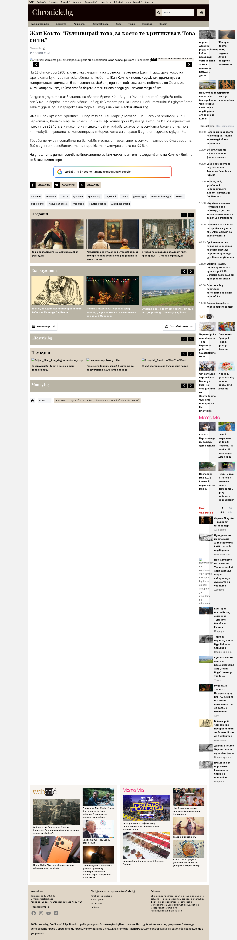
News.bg (65, 2)
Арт (118, 24)
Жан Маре (78, 203)
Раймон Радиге (97, 203)
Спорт (163, 24)
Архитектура (101, 24)
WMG (31, 2)
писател (36, 196)
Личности (79, 24)
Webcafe (41, 2)
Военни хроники (40, 24)
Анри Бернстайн (120, 203)
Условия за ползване (101, 896)
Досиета (61, 24)
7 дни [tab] (222, 510)
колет (179, 196)
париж (64, 196)
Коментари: (45, 326)
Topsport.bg (91, 2)
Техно (131, 24)
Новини (95, 907)
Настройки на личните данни (167, 910)
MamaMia (53, 2)
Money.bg (77, 2)
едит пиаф (94, 196)
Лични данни (97, 899)
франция (51, 196)
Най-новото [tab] (207, 126)
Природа (147, 24)
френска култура (161, 196)
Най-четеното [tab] (225, 126)
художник (110, 196)
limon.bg (149, 2)
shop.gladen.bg (134, 2)
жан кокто (37, 203)
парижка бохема (58, 203)
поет (125, 196)
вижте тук (170, 907)
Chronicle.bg (37, 48)
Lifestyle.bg (105, 2)
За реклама (96, 903)
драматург (139, 196)
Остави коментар (181, 326)
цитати (78, 196)
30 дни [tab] (230, 510)
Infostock (118, 2)
